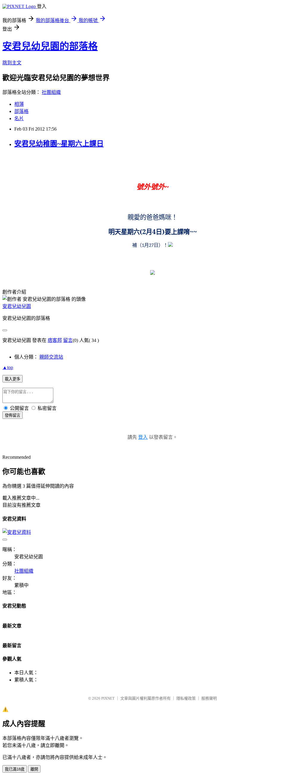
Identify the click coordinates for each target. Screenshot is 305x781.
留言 (68, 340)
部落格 (21, 111)
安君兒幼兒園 (16, 306)
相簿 (19, 104)
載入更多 (12, 379)
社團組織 (51, 92)
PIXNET (108, 698)
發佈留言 (12, 415)
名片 (19, 118)
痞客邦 (55, 340)
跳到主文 (11, 62)
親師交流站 (51, 356)
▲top (7, 367)
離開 (34, 769)
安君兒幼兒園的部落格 (50, 46)
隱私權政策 (186, 698)
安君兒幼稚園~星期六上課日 (59, 144)
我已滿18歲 (14, 769)
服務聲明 (209, 698)
